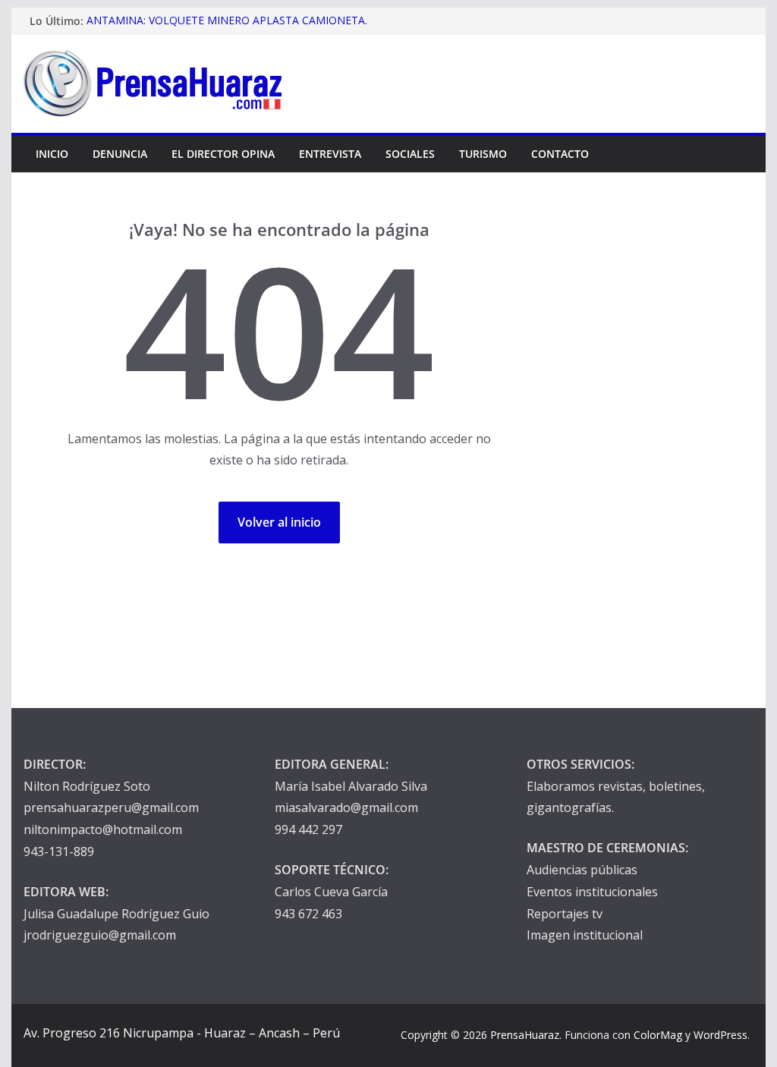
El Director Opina (223, 153)
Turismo (483, 153)
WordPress (720, 1035)
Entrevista (330, 153)
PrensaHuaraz (524, 1035)
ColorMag (658, 1035)
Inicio (52, 153)
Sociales (410, 153)
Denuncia (120, 153)
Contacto (560, 153)
